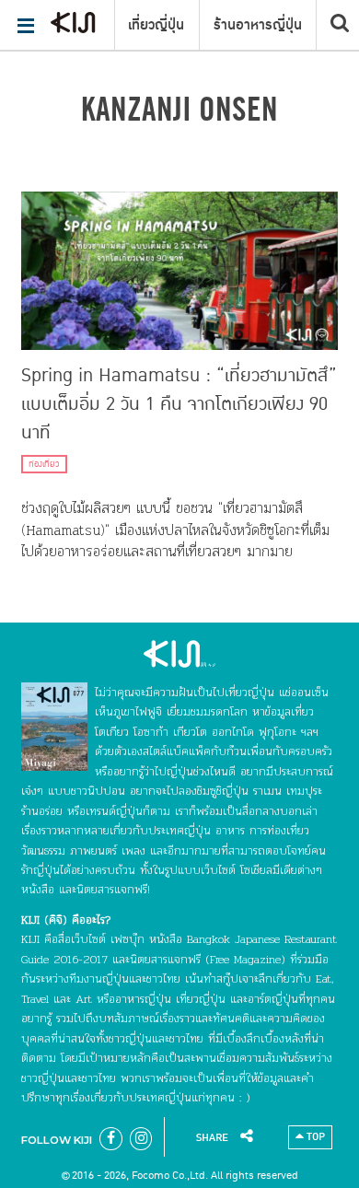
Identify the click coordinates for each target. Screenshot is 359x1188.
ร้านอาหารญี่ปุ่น (258, 25)
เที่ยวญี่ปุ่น (156, 25)
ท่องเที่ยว (44, 464)
